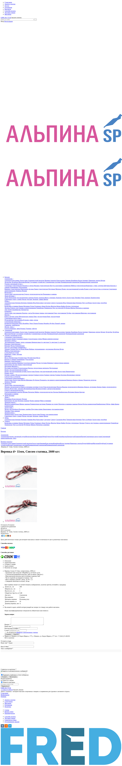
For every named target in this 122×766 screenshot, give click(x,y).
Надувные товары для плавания (43, 313)
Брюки (21, 306)
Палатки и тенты (28, 285)
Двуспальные (53, 368)
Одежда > (8, 304)
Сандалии (47, 303)
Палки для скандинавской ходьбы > (16, 370)
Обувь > (7, 301)
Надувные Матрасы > (12, 366)
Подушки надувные (11, 368)
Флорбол (47, 323)
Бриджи (82, 392)
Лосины (7, 308)
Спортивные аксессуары (94, 436)
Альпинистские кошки (12, 280)
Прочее (83, 436)
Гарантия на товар (10, 720)
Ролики (41, 323)
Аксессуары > (9, 407)
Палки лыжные (39, 297)
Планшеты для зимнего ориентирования (53, 380)
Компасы (70, 380)
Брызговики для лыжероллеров (53, 409)
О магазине (4, 693)
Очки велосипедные (50, 387)
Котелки (57, 349)
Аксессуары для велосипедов (14, 294)
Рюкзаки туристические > (13, 344)
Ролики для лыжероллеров (49, 414)
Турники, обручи (31, 328)
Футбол (52, 323)
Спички (13, 349)
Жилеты (54, 306)
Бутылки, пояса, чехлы (30, 320)
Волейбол (26, 323)
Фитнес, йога (12, 438)
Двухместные (31, 358)
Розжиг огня (88, 289)
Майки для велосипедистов (44, 392)
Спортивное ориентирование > (15, 378)
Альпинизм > (9, 279)
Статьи (7, 710)
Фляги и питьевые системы (29, 387)
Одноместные (22, 358)
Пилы (23, 349)
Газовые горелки (49, 375)
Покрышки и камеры (50, 294)
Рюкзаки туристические (42, 285)
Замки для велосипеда (109, 387)
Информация (5, 695)
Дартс (31, 323)
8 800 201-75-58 (6, 17)
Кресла (11, 352)
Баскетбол (15, 323)
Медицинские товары (26, 316)
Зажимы (68, 280)
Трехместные (13, 358)
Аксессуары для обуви (99, 303)
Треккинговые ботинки (74, 303)
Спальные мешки (10, 339)
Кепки (59, 306)
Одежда (7, 421)
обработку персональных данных (27, 632)
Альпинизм (8, 330)
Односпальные (23, 368)
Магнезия (21, 282)
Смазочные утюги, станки (13, 299)
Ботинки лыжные (28, 297)
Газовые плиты (39, 375)
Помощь (3, 696)
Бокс (21, 323)
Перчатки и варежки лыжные (68, 404)
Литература (25, 310)
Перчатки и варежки (82, 308)
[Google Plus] (10, 535)
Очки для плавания (60, 313)
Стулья (16, 352)
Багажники (57, 388)
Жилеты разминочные (12, 404)
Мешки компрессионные (50, 339)
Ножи (27, 349)
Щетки (46, 299)
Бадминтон (8, 323)
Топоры (7, 349)
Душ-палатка (23, 287)
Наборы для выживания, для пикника (41, 349)
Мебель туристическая (78, 285)
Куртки (48, 306)
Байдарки (107, 285)
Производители (10, 713)
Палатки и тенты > (11, 340)
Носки (80, 404)
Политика (8, 707)
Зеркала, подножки (90, 387)
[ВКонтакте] (2, 535)
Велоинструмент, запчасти (44, 388)
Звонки (99, 387)
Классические (17, 399)
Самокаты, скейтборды (12, 325)
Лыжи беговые (9, 395)
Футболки (66, 308)
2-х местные (62, 342)
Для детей (8, 310)
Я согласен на (22, 632)
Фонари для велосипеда (12, 387)
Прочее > (8, 315)
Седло (41, 387)
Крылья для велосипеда (70, 387)
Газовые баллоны (61, 375)
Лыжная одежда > (10, 402)
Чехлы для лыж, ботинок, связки (33, 299)
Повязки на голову (52, 404)
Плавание (78, 436)
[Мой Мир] (8, 535)
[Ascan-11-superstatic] (21, 487)
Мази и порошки (50, 297)
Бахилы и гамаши (10, 359)
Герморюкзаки (20, 346)
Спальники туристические (13, 285)
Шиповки (29, 380)
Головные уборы (40, 306)
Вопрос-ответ (9, 711)
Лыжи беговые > (10, 296)
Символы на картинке (8, 669)
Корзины (81, 387)
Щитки (23, 380)
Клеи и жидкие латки (12, 316)
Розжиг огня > (9, 373)
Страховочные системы (53, 282)
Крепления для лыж (27, 289)
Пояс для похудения (40, 316)
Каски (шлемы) (83, 280)
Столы (7, 352)
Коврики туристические (13, 289)
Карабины (74, 280)
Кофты (63, 306)
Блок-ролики (61, 280)
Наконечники (70, 371)
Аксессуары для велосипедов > (15, 385)
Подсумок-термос (37, 409)
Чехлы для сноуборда (12, 409)
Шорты (73, 308)
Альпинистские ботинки (13, 303)
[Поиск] (35, 20)
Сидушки (44, 363)
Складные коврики (11, 363)
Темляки (78, 297)
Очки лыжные (85, 297)
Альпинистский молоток (36, 280)
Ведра (62, 349)
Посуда (18, 349)
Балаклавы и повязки (12, 306)
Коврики (20, 363)
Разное (36, 323)
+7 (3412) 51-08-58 (7, 690)
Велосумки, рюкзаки (17, 388)
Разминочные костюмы (38, 404)
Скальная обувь (61, 303)
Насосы (59, 387)
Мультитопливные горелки (24, 375)
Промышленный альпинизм (70, 282)
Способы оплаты (10, 716)
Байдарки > (8, 356)
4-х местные (45, 342)
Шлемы (25, 392)
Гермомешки (14, 287)
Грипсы (7, 388)
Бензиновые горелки (73, 375)
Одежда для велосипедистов (33, 294)
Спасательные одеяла (35, 339)
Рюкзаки (8, 346)
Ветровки (27, 306)
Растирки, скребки (25, 409)
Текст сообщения (7, 648)
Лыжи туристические (41, 289)
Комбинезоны (63, 392)
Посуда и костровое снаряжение (60, 285)
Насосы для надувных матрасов (38, 368)
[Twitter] (4, 535)
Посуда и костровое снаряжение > (16, 347)
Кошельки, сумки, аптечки (95, 285)
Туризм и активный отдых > (14, 284)
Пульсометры (9, 320)
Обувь (7, 418)
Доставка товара (10, 718)
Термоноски (48, 308)
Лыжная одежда (61, 297)
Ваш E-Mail (4, 646)
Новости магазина (9, 682)
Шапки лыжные (24, 404)
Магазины (8, 703)
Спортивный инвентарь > (13, 322)
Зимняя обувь (31, 303)
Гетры (32, 306)
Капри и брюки (78, 380)
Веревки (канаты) (51, 280)
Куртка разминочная (89, 404)
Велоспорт (8, 383)
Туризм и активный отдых (13, 335)
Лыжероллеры (95, 297)
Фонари (24, 291)
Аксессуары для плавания (13, 313)
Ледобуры (15, 282)
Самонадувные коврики (61, 363)
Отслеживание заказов (12, 722)
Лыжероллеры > (10, 413)
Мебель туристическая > (12, 351)
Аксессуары (24, 280)
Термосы (19, 291)
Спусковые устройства (37, 282)
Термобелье (40, 308)
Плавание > (8, 311)
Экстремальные (10, 342)
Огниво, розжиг (10, 375)
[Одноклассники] (6, 535)
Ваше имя (4, 643)
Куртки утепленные (72, 306)
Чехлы (13, 346)
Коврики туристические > (13, 361)
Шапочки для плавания (88, 313)
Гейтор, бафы (110, 404)
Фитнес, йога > (9, 327)
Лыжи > (7, 397)
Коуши (103, 280)
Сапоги (53, 303)
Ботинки (24, 303)
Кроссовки (40, 303)
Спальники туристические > (14, 337)
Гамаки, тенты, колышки (23, 342)
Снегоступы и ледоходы (101, 289)
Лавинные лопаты (94, 280)
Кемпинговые (36, 342)
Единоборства (16, 310)
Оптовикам (8, 705)
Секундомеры (18, 320)
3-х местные (53, 342)
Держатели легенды (89, 380)
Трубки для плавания (74, 313)
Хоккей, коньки (60, 323)
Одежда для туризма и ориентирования (23, 308)
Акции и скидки (10, 700)
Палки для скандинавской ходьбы (73, 289)
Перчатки (31, 392)
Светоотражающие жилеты (14, 392)
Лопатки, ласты (27, 313)
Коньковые (8, 399)
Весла (7, 358)
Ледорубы (8, 282)
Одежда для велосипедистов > (14, 390)
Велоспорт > (9, 292)
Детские (24, 399)
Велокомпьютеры (30, 388)
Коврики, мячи (15, 328)
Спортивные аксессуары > (13, 318)
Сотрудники (9, 701)
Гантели (7, 328)
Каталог (7, 277)
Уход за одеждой (57, 308)
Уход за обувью (87, 303)
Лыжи (7, 297)
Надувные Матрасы (55, 289)
